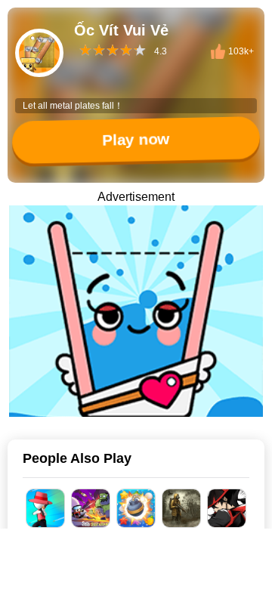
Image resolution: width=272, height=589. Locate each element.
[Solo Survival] (91, 508)
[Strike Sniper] (45, 508)
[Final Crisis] (181, 508)
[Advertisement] (136, 570)
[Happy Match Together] (136, 508)
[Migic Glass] (136, 311)
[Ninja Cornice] (227, 508)
